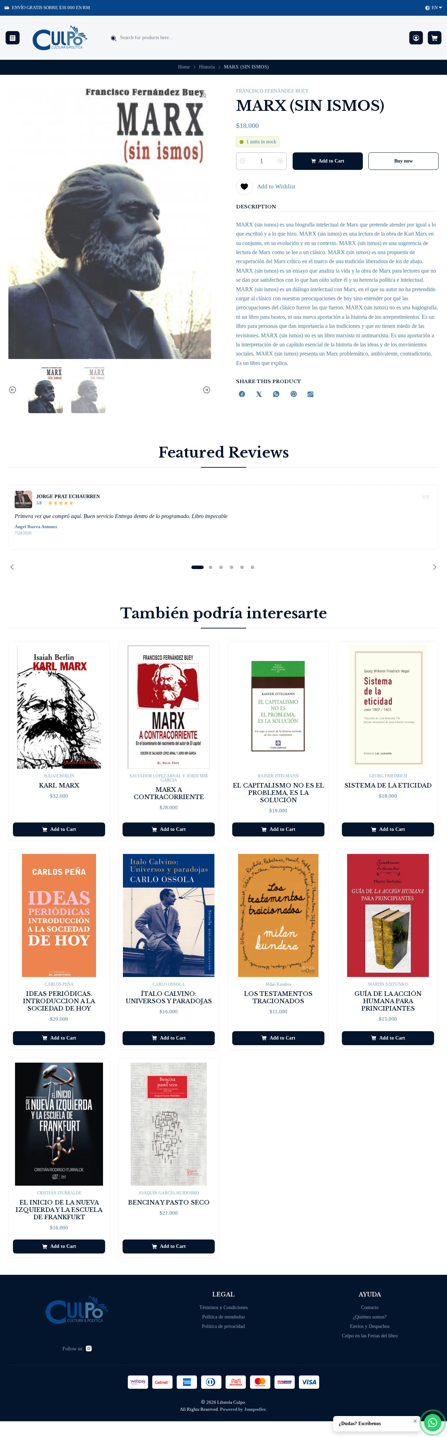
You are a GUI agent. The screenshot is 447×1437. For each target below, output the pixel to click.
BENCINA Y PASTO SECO (169, 1202)
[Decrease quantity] (242, 161)
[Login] (416, 38)
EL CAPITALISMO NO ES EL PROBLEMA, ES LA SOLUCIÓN (278, 793)
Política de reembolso (223, 1317)
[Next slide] (205, 390)
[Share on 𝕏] (259, 394)
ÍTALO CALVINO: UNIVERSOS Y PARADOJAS (169, 997)
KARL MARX (59, 785)
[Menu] (12, 38)
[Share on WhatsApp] (276, 394)
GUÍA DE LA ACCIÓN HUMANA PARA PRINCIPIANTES (388, 1001)
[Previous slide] (13, 390)
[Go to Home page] (60, 37)
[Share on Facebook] (242, 394)
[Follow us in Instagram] (88, 1348)
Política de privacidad (223, 1326)
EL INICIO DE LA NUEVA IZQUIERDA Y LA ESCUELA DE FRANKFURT (59, 1210)
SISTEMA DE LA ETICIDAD (388, 785)
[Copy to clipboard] (310, 394)
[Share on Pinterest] (293, 394)
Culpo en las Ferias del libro (370, 1335)
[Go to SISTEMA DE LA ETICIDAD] (388, 707)
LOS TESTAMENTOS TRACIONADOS (278, 997)
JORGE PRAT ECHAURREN (68, 496)
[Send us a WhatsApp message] (432, 1422)
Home (184, 67)
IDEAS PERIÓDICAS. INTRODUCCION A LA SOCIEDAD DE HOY (59, 1001)
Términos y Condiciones (223, 1307)
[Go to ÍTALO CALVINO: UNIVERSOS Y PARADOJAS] (169, 915)
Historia (207, 67)
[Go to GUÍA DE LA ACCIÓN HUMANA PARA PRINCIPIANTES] (388, 915)
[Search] (113, 38)
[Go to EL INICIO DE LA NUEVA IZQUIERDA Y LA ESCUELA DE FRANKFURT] (59, 1124)
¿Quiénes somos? (370, 1317)
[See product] (23, 499)
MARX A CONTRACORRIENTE (169, 793)
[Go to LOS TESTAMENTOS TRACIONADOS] (278, 915)
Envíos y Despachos (369, 1326)
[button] (197, 567)
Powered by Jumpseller (243, 1409)
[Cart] (434, 38)
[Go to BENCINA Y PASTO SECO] (169, 1124)
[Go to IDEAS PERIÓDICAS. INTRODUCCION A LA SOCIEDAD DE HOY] (59, 915)
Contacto (370, 1307)
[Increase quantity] (280, 161)
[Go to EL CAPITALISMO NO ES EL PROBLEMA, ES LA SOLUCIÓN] (278, 707)
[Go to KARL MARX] (59, 707)
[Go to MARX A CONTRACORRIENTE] (169, 707)
